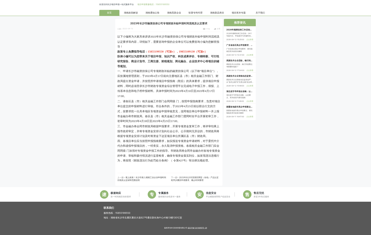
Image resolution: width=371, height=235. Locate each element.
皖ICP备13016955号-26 (197, 228)
